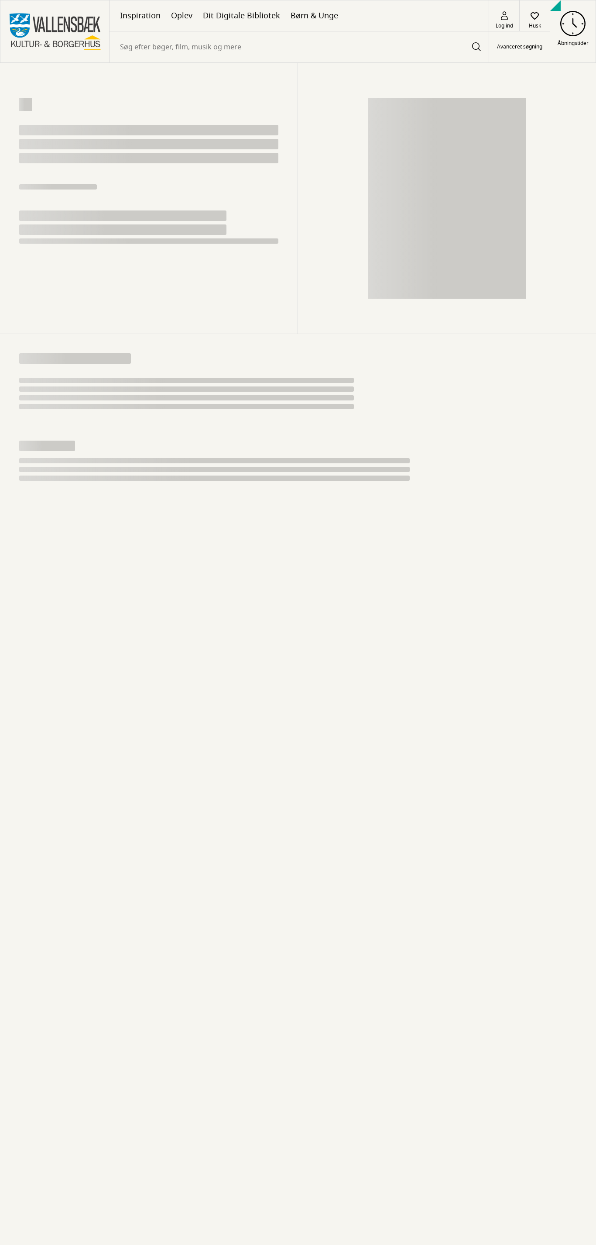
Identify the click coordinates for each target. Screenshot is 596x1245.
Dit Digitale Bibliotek (241, 15)
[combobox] (299, 46)
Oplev (181, 15)
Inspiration (140, 15)
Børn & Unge (314, 15)
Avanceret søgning (519, 47)
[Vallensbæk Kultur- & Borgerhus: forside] (54, 31)
